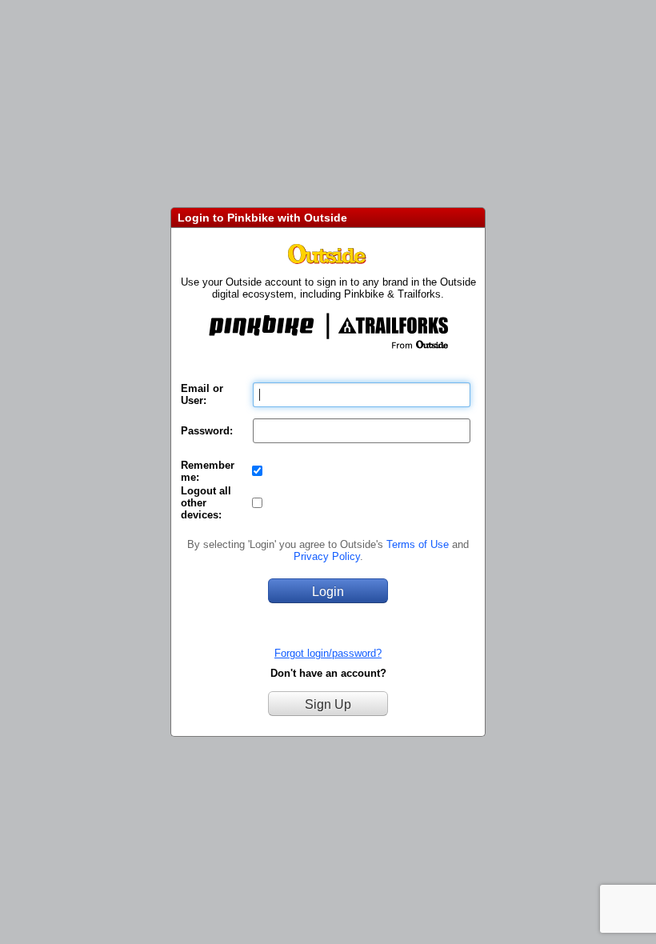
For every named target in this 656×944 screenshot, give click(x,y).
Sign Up (328, 704)
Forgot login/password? (328, 653)
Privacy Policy (327, 556)
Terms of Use (417, 544)
